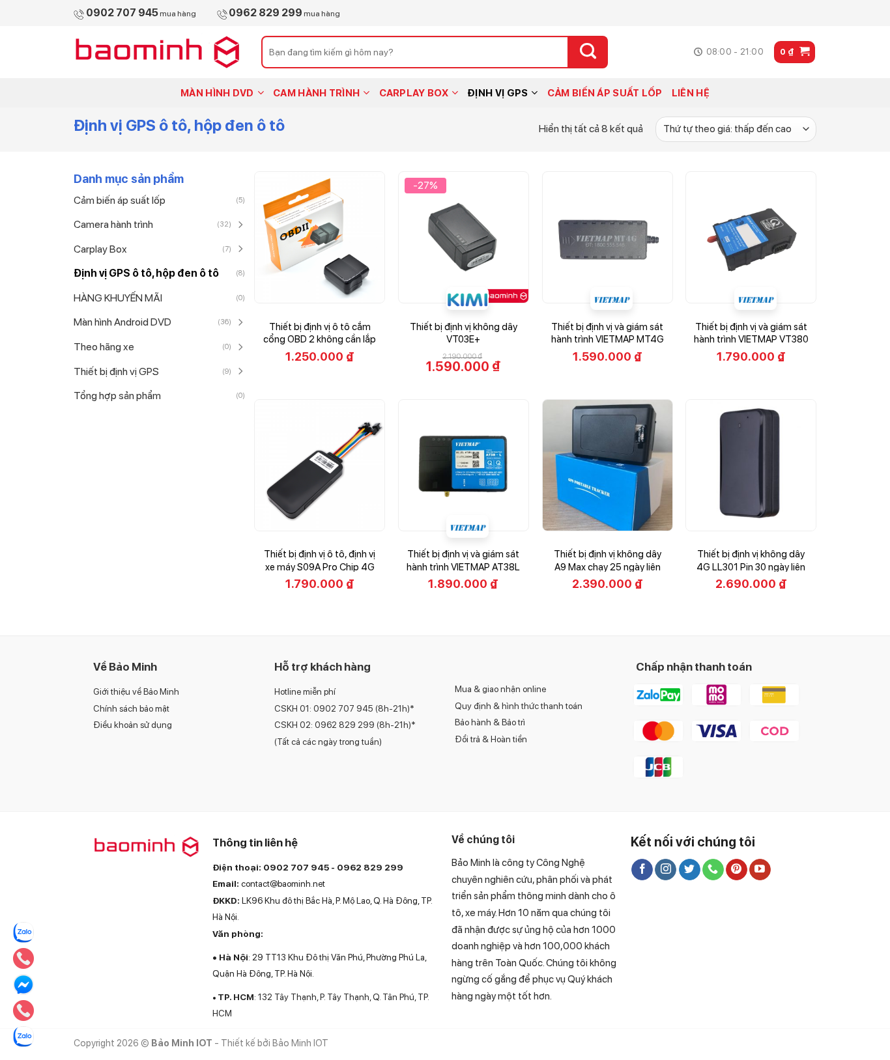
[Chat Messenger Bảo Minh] (23, 984)
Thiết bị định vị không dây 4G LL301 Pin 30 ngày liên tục (750, 566)
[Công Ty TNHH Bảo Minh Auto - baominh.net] (158, 52)
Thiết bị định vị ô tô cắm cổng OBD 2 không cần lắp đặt (319, 339)
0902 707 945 (296, 867)
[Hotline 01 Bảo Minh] (23, 1010)
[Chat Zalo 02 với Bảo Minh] (23, 1036)
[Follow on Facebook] (642, 870)
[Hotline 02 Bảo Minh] (23, 958)
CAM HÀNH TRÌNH (316, 93)
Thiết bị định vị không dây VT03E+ (463, 333)
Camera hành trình (113, 224)
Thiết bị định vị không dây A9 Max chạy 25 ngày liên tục (607, 566)
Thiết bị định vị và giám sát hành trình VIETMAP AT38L (463, 560)
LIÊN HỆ (691, 93)
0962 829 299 (370, 867)
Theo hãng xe (104, 347)
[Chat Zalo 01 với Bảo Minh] (23, 932)
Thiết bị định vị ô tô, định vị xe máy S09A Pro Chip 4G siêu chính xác (319, 566)
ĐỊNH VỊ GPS (497, 93)
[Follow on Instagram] (665, 870)
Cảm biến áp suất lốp (119, 200)
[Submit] (588, 52)
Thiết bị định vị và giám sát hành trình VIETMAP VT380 (751, 333)
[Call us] (713, 870)
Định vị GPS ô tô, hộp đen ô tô (146, 273)
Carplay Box (100, 249)
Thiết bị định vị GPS (116, 371)
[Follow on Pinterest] (736, 870)
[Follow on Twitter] (689, 870)
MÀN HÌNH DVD (217, 93)
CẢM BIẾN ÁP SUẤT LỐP (605, 93)
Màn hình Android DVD (122, 322)
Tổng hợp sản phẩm (117, 395)
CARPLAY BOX (413, 93)
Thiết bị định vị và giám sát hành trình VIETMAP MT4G (607, 333)
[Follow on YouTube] (760, 870)
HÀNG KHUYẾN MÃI (118, 298)
